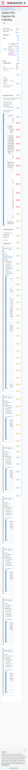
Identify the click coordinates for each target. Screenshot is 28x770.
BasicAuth (5, 240)
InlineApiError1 (8, 416)
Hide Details (9, 249)
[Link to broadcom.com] (14, 3)
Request (18, 35)
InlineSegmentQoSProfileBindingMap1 (9, 273)
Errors (18, 60)
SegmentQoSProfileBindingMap (10, 98)
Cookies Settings (13, 768)
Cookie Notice (5, 765)
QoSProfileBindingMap (8, 107)
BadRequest (7, 402)
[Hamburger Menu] (3, 2)
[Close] (24, 750)
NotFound (6, 503)
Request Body (18, 45)
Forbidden (6, 453)
